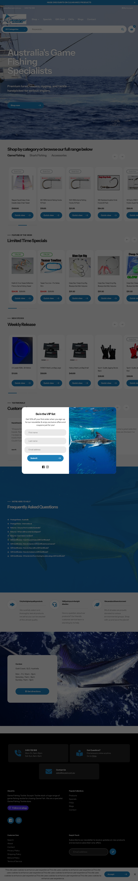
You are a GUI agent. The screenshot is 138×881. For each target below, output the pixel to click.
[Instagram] (47, 467)
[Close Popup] (112, 410)
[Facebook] (43, 467)
